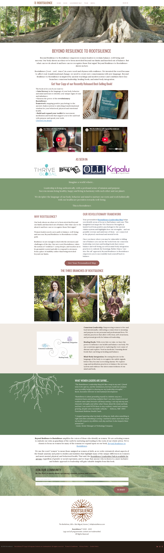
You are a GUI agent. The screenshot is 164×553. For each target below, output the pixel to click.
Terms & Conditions (71, 546)
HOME (59, 3)
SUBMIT (121, 489)
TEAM (86, 3)
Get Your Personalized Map (82, 263)
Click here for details (44, 120)
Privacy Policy (83, 546)
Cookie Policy (94, 546)
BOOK (65, 3)
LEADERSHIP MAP (76, 3)
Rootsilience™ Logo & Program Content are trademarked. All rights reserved (39, 546)
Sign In (125, 3)
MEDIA (93, 3)
